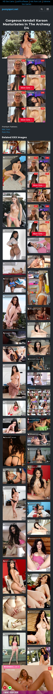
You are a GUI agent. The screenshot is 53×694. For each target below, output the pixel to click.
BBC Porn (6, 129)
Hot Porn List (35, 1)
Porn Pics (6, 132)
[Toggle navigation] (47, 9)
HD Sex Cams (8, 1)
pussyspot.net (10, 9)
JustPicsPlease (22, 1)
